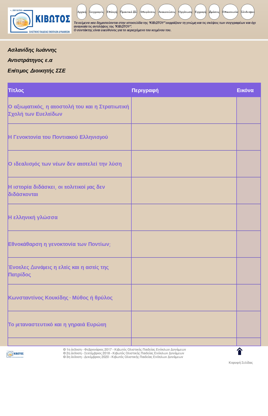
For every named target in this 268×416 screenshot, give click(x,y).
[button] (112, 12)
